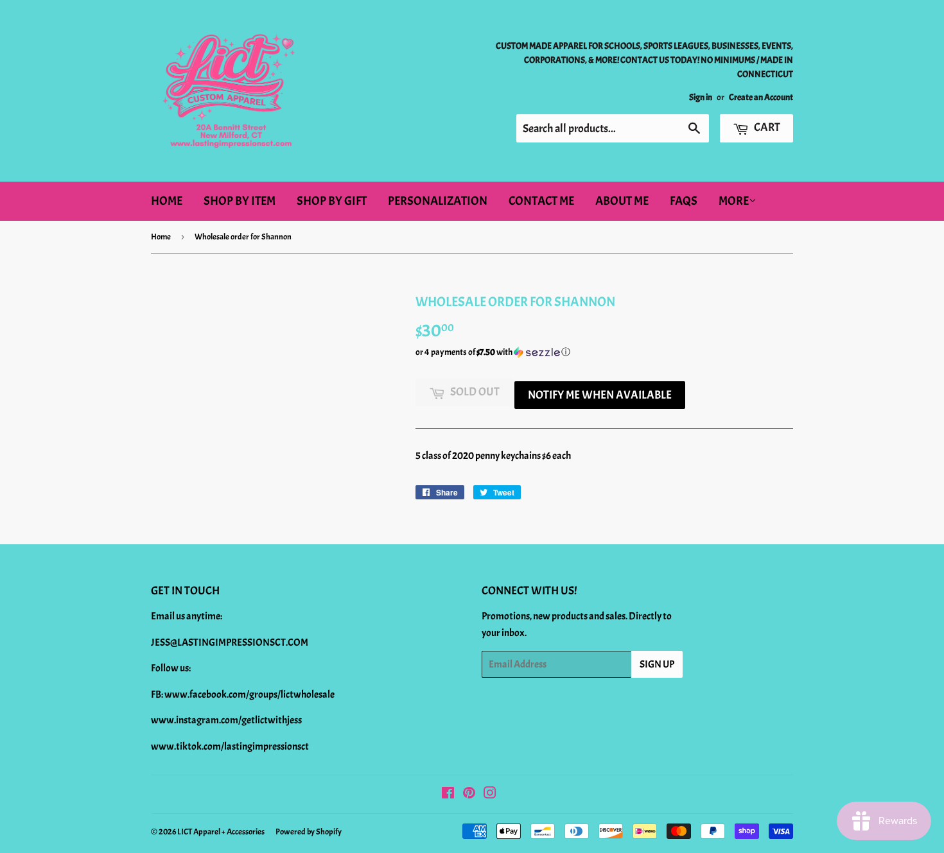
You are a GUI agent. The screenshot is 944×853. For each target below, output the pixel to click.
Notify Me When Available (600, 395)
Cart (766, 127)
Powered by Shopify (308, 832)
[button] (604, 352)
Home (166, 201)
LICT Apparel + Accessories (221, 832)
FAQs (683, 201)
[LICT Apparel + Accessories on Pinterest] (469, 794)
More (734, 201)
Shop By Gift (332, 201)
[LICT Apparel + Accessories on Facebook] (448, 794)
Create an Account (761, 97)
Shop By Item (239, 201)
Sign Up (657, 664)
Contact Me (541, 201)
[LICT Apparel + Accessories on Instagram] (490, 794)
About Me (622, 201)
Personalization (437, 201)
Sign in (700, 97)
